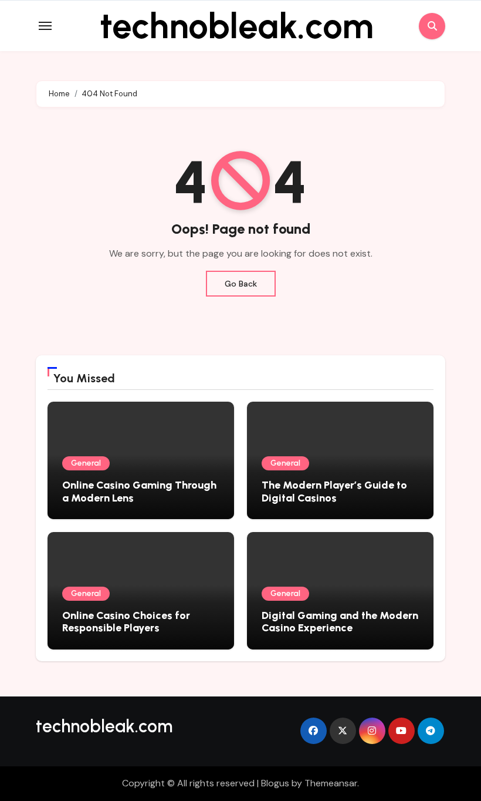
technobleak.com (237, 26)
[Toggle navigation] (45, 26)
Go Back (241, 283)
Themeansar (330, 783)
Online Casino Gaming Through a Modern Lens (139, 491)
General (86, 463)
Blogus (275, 783)
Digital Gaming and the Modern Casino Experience (340, 622)
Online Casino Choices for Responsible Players (126, 622)
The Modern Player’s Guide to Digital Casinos (334, 491)
